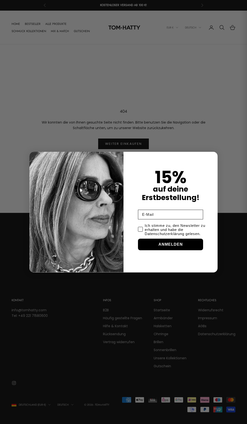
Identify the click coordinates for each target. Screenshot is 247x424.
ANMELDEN (170, 244)
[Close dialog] (213, 156)
